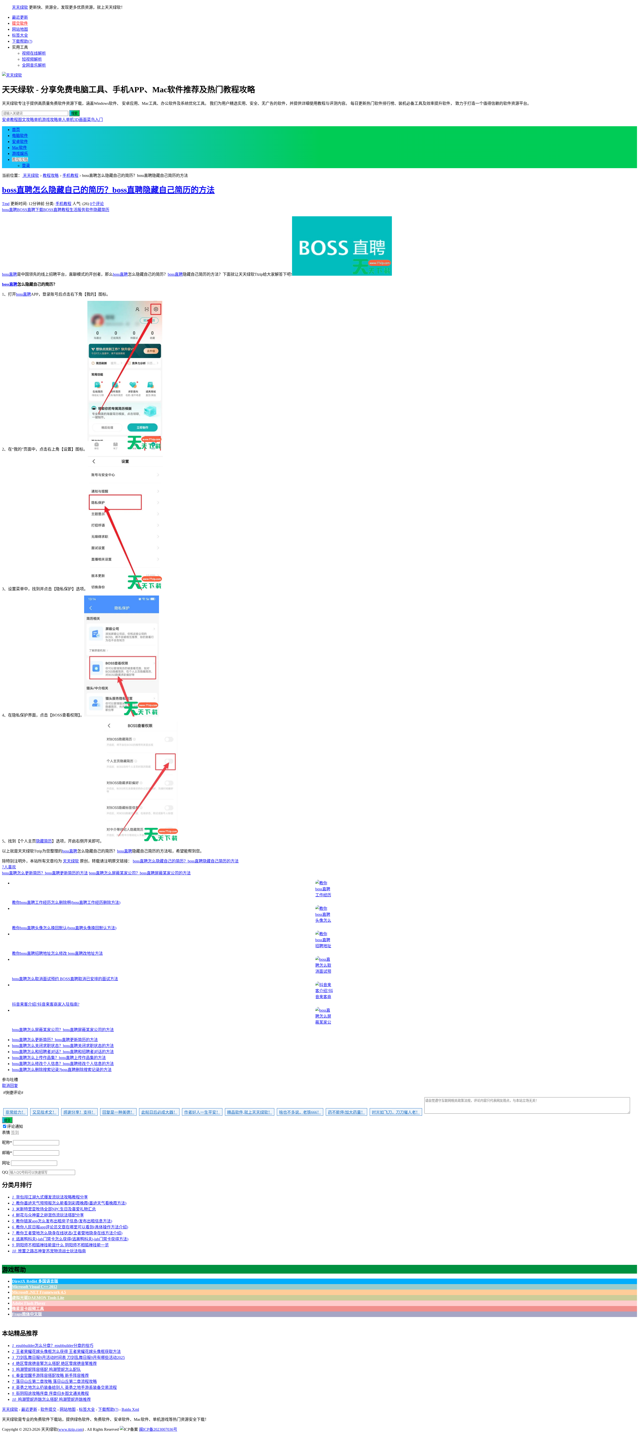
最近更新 (20, 17)
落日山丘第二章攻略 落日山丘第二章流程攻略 (54, 1381)
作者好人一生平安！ (202, 1112)
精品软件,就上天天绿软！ (249, 1112)
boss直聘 (9, 210)
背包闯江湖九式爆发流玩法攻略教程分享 (50, 1197)
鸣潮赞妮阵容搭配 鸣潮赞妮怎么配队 (46, 1369)
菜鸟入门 (95, 120)
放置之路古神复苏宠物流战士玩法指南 (49, 1251)
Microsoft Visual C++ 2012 (34, 1287)
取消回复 (10, 1085)
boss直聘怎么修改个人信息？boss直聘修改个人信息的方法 (63, 1064)
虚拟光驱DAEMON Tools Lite (38, 1298)
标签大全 (20, 35)
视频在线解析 (34, 53)
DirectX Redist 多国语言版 (35, 1281)
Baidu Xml (130, 1409)
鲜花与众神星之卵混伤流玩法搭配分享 (48, 1215)
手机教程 (70, 175)
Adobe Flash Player (28, 1303)
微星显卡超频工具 (28, 1309)
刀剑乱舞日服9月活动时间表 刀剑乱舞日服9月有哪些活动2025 (68, 1357)
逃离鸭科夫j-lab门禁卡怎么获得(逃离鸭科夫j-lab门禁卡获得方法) (70, 1239)
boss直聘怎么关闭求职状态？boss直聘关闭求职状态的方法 (63, 1046)
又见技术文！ (44, 1112)
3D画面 (80, 120)
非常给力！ (15, 1112)
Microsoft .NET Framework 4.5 (39, 1292)
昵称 (7, 1142)
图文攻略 (26, 120)
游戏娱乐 (20, 153)
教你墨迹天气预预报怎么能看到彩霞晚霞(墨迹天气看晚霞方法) (69, 1203)
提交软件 (20, 23)
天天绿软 (20, 7)
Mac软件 (19, 147)
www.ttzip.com (70, 1429)
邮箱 (7, 1153)
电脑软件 (20, 135)
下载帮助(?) (22, 41)
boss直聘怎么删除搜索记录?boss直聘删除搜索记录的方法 (62, 1070)
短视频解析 (32, 59)
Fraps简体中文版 (27, 1314)
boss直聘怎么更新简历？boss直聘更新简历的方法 (45, 873)
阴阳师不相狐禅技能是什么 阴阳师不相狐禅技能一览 (60, 1245)
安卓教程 (10, 120)
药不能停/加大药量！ (346, 1112)
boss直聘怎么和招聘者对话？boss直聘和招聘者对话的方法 (63, 1052)
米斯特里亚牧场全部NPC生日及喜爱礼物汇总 (54, 1209)
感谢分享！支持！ (79, 1112)
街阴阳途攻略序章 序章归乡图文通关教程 (50, 1393)
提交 (7, 1120)
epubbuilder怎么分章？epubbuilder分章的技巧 (52, 1345)
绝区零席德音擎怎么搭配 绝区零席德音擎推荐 (54, 1363)
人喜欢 (9, 867)
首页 (16, 129)
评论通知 (15, 1126)
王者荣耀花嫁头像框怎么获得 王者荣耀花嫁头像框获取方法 (66, 1351)
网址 (6, 1163)
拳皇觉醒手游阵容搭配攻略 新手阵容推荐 (50, 1375)
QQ (5, 1172)
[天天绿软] (12, 75)
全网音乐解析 (34, 65)
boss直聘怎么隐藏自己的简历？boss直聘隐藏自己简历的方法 (108, 189)
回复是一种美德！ (118, 1112)
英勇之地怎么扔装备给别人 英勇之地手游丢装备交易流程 (64, 1387)
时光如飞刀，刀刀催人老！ (396, 1112)
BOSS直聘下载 (30, 210)
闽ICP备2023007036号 (158, 1429)
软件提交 (48, 1409)
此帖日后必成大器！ (159, 1112)
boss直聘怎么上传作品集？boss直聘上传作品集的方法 (59, 1058)
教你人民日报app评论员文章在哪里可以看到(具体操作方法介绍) (70, 1227)
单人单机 (66, 120)
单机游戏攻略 (46, 120)
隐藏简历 (101, 210)
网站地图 (20, 29)
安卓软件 (20, 141)
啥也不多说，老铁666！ (300, 1112)
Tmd (5, 204)
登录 (26, 165)
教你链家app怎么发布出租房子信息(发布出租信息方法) (62, 1221)
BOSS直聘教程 (56, 210)
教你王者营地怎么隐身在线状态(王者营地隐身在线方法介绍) (67, 1233)
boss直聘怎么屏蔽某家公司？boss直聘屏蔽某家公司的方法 (140, 873)
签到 (15, 1132)
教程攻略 (20, 159)
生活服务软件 (81, 210)
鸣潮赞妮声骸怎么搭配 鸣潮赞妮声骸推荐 (51, 1399)
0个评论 (97, 204)
